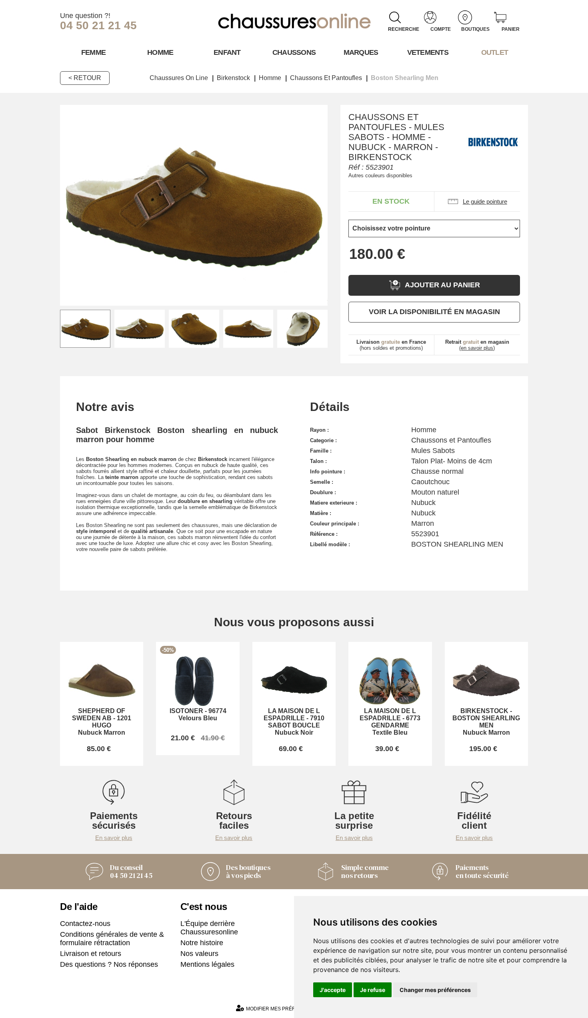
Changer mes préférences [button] (435, 989)
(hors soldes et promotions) (391, 345)
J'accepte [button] (333, 989)
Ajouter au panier (442, 285)
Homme (160, 52)
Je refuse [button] (372, 989)
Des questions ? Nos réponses (109, 964)
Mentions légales (207, 964)
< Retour (84, 77)
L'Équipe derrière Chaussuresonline (209, 928)
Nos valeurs (199, 954)
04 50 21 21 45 (98, 25)
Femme (93, 52)
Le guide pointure (485, 201)
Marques (361, 52)
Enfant (227, 52)
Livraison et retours (90, 954)
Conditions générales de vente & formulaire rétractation (112, 938)
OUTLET (494, 52)
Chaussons (294, 52)
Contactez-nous (85, 924)
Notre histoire (201, 943)
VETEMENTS (428, 52)
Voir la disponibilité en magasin (434, 312)
